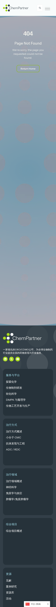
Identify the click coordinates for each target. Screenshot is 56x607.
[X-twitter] (11, 359)
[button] (47, 8)
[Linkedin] (5, 359)
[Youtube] (17, 359)
